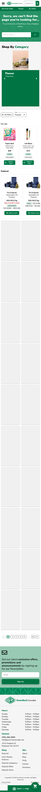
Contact (25, 764)
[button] (3, 3)
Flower (9, 73)
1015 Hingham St (9, 743)
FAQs (24, 760)
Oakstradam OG (12, 195)
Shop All (5, 753)
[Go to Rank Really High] (20, 788)
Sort (16, 112)
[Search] (37, 3)
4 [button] (20, 637)
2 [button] (12, 637)
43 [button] (33, 637)
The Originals (12, 193)
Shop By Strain (7, 770)
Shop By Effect (7, 766)
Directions (26, 767)
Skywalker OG (34, 195)
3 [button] (16, 637)
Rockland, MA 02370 (10, 746)
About (24, 753)
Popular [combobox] (18, 115)
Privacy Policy (6, 782)
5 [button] (24, 637)
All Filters (7, 115)
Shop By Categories (9, 763)
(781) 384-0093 (8, 737)
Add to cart (13, 213)
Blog (24, 757)
